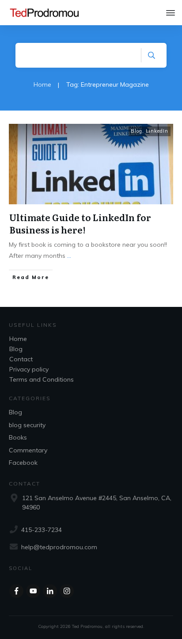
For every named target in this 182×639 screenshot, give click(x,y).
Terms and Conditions (41, 379)
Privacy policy (29, 369)
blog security (27, 425)
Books (18, 437)
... (69, 256)
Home (18, 339)
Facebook (23, 463)
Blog (136, 131)
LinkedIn (157, 131)
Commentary (28, 450)
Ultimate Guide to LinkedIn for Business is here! (80, 223)
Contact (21, 359)
